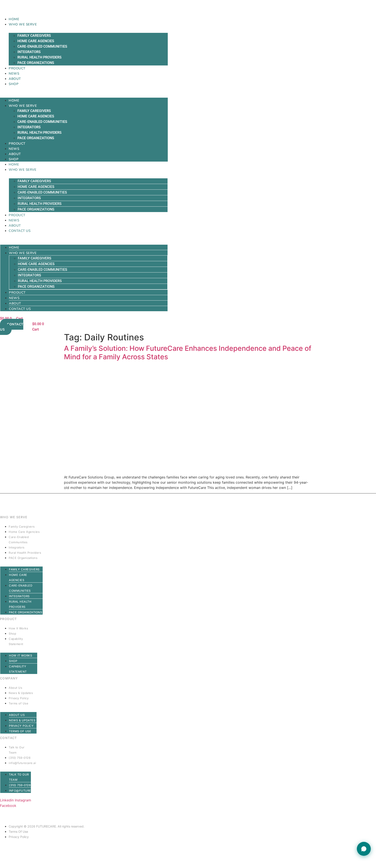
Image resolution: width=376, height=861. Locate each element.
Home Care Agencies (35, 41)
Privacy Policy (19, 698)
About (15, 79)
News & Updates (21, 693)
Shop (13, 84)
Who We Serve (23, 24)
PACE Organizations (35, 63)
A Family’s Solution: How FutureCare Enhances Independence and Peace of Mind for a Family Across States (187, 352)
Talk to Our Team (17, 750)
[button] (84, 89)
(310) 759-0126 (19, 757)
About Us (15, 687)
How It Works (18, 628)
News (14, 73)
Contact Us (19, 231)
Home (14, 19)
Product (17, 68)
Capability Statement (16, 641)
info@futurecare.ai (22, 763)
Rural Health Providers (39, 57)
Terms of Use (18, 703)
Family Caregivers (34, 35)
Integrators (29, 52)
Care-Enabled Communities (42, 46)
